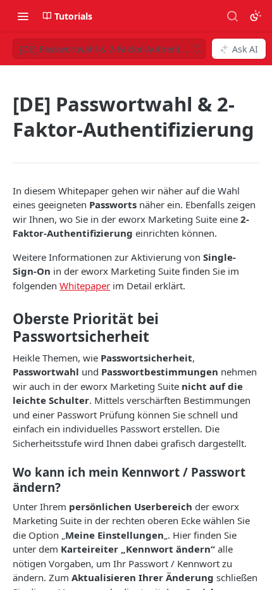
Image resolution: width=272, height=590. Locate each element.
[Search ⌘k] (232, 16)
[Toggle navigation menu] (23, 16)
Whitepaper (84, 285)
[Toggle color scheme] (255, 16)
